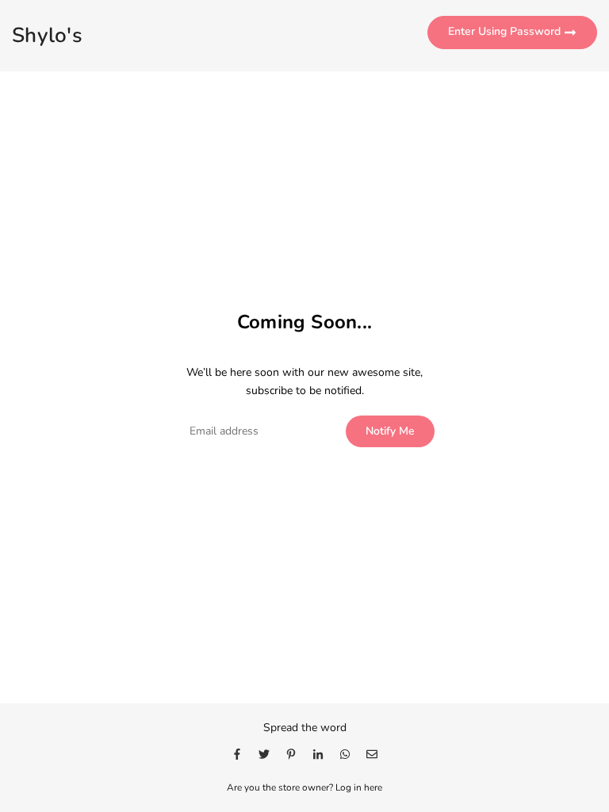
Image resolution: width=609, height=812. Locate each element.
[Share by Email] (371, 753)
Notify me (390, 431)
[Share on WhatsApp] (344, 753)
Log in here (358, 787)
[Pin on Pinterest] (291, 753)
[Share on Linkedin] (317, 753)
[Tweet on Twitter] (264, 753)
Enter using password (506, 32)
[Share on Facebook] (237, 753)
